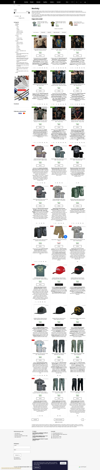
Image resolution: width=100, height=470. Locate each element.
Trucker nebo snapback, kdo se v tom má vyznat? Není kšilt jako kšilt (40, 436)
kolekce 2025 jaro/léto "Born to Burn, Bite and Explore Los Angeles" (22, 63)
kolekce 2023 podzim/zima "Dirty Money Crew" (22, 54)
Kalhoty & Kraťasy (19, 32)
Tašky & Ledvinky (19, 42)
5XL (47, 67)
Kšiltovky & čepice (19, 43)
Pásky (17, 45)
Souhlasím (63, 463)
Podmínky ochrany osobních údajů (21, 435)
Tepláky (17, 29)
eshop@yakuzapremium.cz (58, 433)
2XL (40, 67)
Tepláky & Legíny (19, 39)
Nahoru (35, 419)
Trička (17, 26)
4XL (44, 67)
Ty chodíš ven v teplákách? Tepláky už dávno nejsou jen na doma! (40, 433)
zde (38, 464)
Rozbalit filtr (21, 18)
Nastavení (37, 467)
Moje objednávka (18, 437)
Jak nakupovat (17, 433)
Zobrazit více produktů (58, 28)
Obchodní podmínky (18, 434)
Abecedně (64, 32)
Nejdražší (49, 32)
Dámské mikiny (19, 38)
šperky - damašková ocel (21, 50)
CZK (72, 2)
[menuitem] (26, 2)
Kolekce (16, 52)
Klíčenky (17, 47)
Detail (40, 55)
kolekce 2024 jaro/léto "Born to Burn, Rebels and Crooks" (22, 56)
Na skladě (18, 16)
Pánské (16, 25)
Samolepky (18, 49)
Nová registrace (17, 457)
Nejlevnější (43, 32)
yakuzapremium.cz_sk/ (57, 437)
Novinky (17, 24)
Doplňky (16, 40)
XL (56, 67)
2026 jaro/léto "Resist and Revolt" (22, 67)
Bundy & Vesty (19, 33)
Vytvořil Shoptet (83, 466)
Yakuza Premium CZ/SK (57, 436)
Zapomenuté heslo (17, 459)
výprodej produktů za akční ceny (22, 71)
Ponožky (17, 46)
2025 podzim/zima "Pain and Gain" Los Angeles (22, 65)
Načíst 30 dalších (58, 419)
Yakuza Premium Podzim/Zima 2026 (22, 69)
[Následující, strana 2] (83, 420)
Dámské (16, 35)
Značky (16, 72)
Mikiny (17, 28)
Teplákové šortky (19, 31)
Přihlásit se (17, 455)
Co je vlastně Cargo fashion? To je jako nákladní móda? (40, 439)
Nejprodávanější (56, 32)
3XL (42, 67)
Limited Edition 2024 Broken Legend (21, 61)
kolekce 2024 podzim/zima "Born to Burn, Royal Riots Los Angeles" (22, 59)
